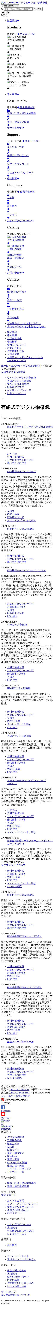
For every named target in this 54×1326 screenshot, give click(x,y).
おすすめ (12, 453)
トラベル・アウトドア (19, 1169)
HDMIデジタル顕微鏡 (18, 688)
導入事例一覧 (27, 107)
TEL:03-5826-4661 (20, 1092)
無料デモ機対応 (15, 457)
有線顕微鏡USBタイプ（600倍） (24, 936)
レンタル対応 (14, 886)
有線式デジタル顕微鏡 (13, 372)
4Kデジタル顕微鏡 (17, 624)
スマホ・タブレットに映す (21, 520)
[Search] (8, 12)
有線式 (10, 511)
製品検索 (37, 9)
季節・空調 (13, 1159)
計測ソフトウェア (16, 393)
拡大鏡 (10, 1146)
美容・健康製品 (15, 1153)
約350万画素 (13, 826)
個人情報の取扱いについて (15, 1295)
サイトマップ (8, 1292)
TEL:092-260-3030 (20, 1089)
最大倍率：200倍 (16, 762)
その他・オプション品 (19, 390)
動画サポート (14, 1213)
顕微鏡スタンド (15, 517)
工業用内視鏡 (14, 1140)
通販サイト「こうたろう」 (21, 1259)
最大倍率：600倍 (16, 972)
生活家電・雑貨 (15, 1165)
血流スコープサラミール (20, 1041)
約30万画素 (13, 514)
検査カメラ (13, 1143)
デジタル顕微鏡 (15, 1137)
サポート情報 (14, 128)
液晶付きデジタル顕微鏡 (20, 529)
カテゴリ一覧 (27, 34)
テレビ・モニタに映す (19, 724)
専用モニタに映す (16, 463)
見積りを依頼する (26, 326)
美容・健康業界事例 (18, 1186)
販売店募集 (13, 1280)
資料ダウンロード (16, 345)
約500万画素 (13, 769)
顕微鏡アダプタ (15, 387)
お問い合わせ (14, 272)
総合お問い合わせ (16, 1270)
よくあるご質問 (15, 1200)
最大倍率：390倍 (16, 673)
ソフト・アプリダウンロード (22, 1204)
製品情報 (12, 20)
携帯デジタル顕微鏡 (18, 384)
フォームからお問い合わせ (15, 1096)
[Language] (3, 12)
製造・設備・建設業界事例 (21, 1183)
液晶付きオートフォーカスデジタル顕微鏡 (30, 426)
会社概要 (12, 178)
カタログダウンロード (19, 220)
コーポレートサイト (18, 1256)
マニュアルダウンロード (20, 1207)
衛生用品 (12, 1156)
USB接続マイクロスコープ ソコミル (26, 570)
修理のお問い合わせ (18, 1210)
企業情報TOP (27, 191)
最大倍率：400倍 (16, 607)
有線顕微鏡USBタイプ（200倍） (24, 987)
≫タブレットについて (13, 865)
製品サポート (8, 1195)
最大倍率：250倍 (16, 819)
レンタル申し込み (16, 1234)
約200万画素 (13, 721)
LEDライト (13, 1150)
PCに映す (12, 616)
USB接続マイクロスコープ (21, 471)
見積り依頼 (13, 354)
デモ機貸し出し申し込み (20, 1230)
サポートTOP (31, 141)
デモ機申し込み (15, 351)
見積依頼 (12, 1227)
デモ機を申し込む (24, 323)
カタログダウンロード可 (20, 460)
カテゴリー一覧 (15, 1172)
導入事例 (12, 94)
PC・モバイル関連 (17, 1162)
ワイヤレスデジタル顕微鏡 (21, 377)
